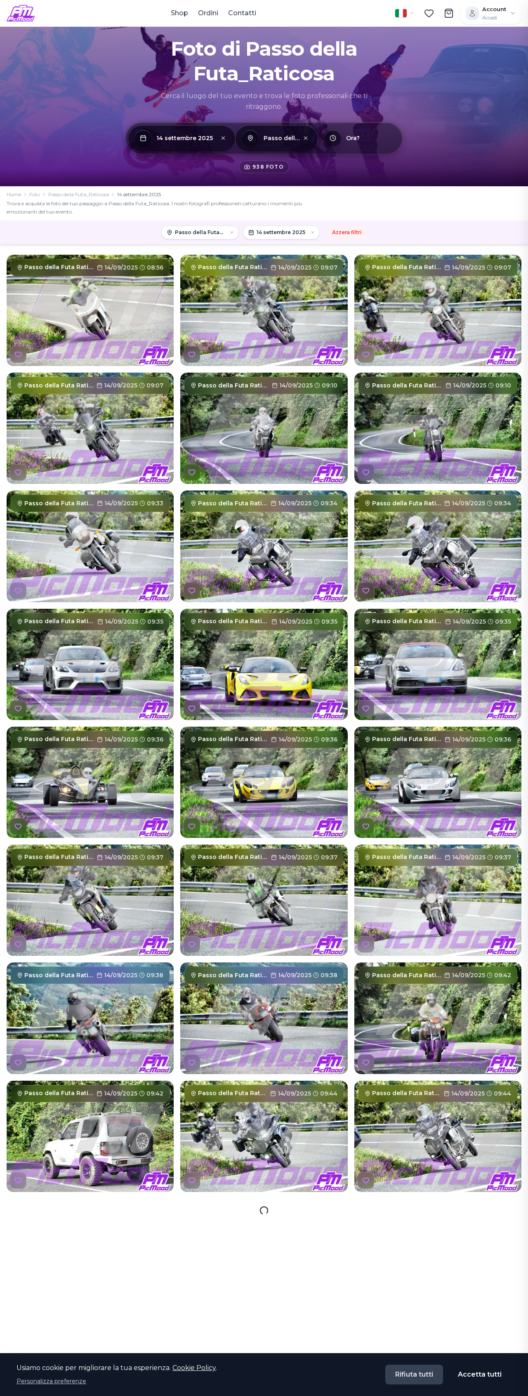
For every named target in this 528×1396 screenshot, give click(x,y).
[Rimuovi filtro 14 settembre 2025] (313, 232)
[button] (223, 138)
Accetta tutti (480, 1374)
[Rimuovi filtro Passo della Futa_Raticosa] (232, 232)
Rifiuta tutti (414, 1374)
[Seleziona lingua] (404, 13)
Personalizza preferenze (51, 1381)
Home (14, 194)
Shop (179, 13)
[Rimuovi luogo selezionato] (305, 138)
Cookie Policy (194, 1368)
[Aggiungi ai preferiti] (18, 354)
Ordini (208, 13)
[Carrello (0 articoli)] (449, 13)
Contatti (242, 13)
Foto (34, 194)
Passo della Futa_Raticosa (78, 194)
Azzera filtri (347, 232)
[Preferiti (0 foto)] (429, 13)
